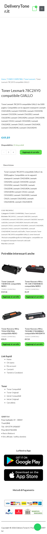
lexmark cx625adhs (18, 231)
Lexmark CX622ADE (36, 226)
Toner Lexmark (29, 79)
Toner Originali (13, 392)
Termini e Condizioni (15, 372)
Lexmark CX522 (7, 226)
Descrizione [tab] (8, 165)
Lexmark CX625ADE (20, 229)
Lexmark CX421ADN (15, 222)
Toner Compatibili (14, 389)
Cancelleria (11, 403)
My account (11, 366)
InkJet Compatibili (14, 396)
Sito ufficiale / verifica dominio (14, 436)
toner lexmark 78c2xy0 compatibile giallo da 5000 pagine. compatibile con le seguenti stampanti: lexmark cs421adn (22, 237)
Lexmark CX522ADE (20, 226)
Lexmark (11, 244)
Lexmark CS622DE (30, 219)
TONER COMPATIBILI (15, 79)
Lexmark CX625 (7, 229)
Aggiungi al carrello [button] (11, 297)
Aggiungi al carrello (30, 152)
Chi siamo (10, 362)
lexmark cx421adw (30, 222)
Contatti (10, 369)
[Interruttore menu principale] (41, 8)
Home (3, 79)
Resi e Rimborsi (9, 433)
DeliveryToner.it (16, 8)
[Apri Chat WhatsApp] (37, 527)
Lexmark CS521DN (16, 219)
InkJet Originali (13, 399)
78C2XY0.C (12, 216)
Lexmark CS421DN (24, 216)
